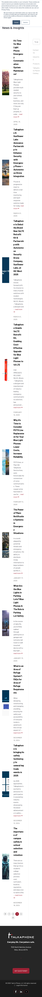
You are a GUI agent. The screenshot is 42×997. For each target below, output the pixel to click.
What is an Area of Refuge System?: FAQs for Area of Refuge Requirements (18, 679)
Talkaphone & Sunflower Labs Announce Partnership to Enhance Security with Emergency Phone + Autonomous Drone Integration (18, 153)
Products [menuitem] (36, 64)
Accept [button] (16, 22)
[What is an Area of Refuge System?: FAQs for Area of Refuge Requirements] (5, 703)
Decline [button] (25, 22)
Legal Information (22, 985)
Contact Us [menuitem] (36, 51)
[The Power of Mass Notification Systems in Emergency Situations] (5, 545)
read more (17, 407)
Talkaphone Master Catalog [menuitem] (36, 70)
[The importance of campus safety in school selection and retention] (5, 867)
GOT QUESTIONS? (21, 971)
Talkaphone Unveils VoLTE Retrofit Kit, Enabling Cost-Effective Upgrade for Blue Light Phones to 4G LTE (18, 344)
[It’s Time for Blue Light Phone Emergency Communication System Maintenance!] (5, 82)
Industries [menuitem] (36, 58)
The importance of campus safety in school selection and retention (18, 841)
